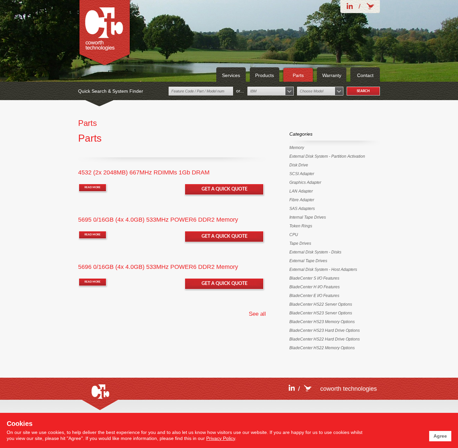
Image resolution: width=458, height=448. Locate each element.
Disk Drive (298, 165)
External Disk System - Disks (315, 252)
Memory (296, 147)
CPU (293, 234)
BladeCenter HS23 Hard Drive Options (324, 330)
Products (264, 75)
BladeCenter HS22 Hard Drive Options (324, 339)
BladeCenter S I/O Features (314, 278)
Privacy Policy (220, 438)
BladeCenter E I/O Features (314, 295)
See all (257, 314)
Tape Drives (300, 243)
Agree (440, 436)
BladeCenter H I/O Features (314, 287)
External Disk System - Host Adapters (323, 269)
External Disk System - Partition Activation (327, 156)
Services (231, 75)
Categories (300, 134)
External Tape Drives (308, 260)
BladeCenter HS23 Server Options (320, 313)
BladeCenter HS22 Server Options (320, 304)
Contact (365, 75)
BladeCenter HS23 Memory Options (322, 321)
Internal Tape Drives (307, 217)
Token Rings (300, 226)
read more (92, 187)
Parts (298, 75)
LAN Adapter (301, 191)
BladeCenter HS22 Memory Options (322, 348)
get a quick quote (224, 189)
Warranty (331, 75)
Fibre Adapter (301, 200)
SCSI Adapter (301, 173)
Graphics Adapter (305, 182)
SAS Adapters (302, 208)
